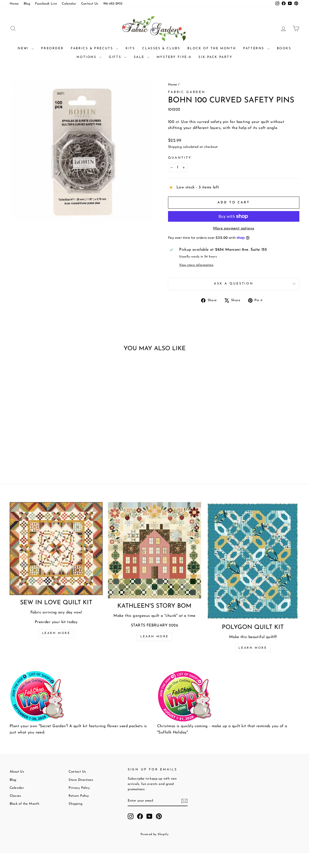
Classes (15, 795)
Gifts (116, 57)
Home (14, 3)
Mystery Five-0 (174, 57)
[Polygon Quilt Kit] (252, 561)
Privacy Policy (79, 787)
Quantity (180, 157)
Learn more (56, 633)
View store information (196, 265)
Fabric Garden (186, 92)
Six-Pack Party (215, 57)
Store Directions (81, 780)
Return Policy (79, 795)
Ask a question (233, 283)
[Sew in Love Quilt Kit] (56, 548)
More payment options (233, 228)
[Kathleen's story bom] (154, 550)
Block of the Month (211, 48)
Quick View (43, 426)
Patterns (254, 48)
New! (24, 48)
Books (284, 48)
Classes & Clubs (161, 48)
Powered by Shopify (154, 834)
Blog (27, 3)
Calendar (69, 3)
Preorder (52, 48)
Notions (87, 57)
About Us (17, 771)
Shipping (175, 147)
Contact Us (89, 3)
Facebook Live (46, 3)
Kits (130, 48)
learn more (154, 636)
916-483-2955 (113, 3)
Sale (140, 57)
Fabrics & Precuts (93, 48)
